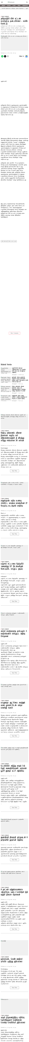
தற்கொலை (4, 979)
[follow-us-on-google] (26, 56)
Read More (14, 471)
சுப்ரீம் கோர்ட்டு (4, 241)
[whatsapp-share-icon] (2, 57)
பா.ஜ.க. (18, 580)
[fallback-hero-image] (6, 370)
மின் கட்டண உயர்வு (12, 241)
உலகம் (14, 5)
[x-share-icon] (5, 57)
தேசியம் (8, 5)
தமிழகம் (3, 5)
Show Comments (14, 333)
